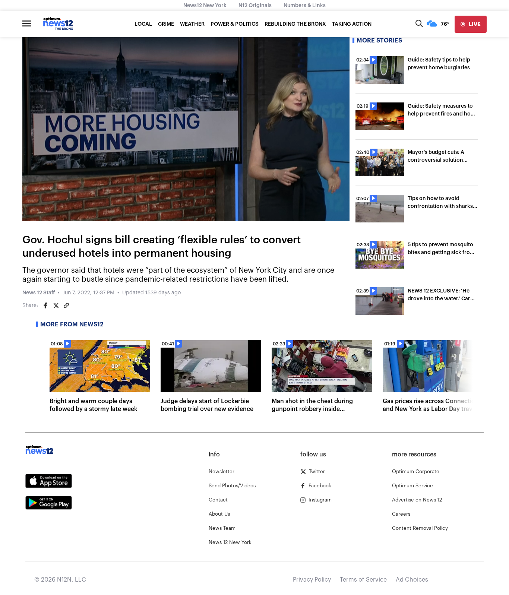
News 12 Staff (38, 292)
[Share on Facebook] (45, 305)
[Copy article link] (66, 305)
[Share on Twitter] (56, 305)
